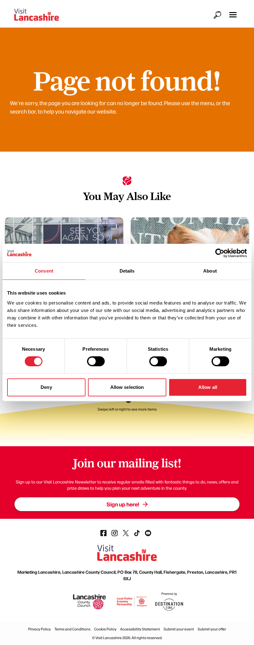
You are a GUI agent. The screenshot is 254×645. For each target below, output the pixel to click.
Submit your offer (212, 628)
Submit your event (179, 628)
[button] (233, 14)
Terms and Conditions (72, 628)
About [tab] (210, 271)
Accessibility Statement (140, 628)
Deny (46, 387)
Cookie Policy (105, 628)
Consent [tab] (44, 271)
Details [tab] (127, 271)
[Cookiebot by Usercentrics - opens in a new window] (220, 253)
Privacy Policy (39, 628)
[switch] (96, 361)
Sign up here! (123, 504)
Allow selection (127, 387)
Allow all (207, 387)
